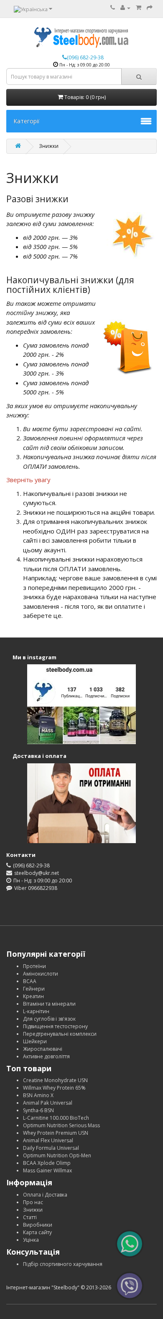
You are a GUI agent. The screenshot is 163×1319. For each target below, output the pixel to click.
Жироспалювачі (42, 1048)
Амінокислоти (40, 973)
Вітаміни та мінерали (49, 1003)
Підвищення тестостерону (55, 1026)
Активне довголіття (46, 1056)
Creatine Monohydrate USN (55, 1080)
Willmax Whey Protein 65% (54, 1087)
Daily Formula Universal (51, 1147)
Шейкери (35, 1041)
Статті (30, 1217)
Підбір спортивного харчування (62, 1264)
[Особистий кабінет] (125, 7)
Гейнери (34, 988)
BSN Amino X (38, 1095)
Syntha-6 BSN (38, 1110)
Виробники (37, 1224)
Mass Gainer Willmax (47, 1170)
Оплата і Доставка (45, 1194)
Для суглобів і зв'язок (49, 1018)
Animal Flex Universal (48, 1140)
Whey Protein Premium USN (55, 1132)
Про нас (33, 1202)
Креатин (33, 996)
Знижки (33, 1209)
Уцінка (31, 1239)
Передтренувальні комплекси (60, 1033)
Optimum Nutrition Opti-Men (57, 1155)
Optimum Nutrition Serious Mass (61, 1125)
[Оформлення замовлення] (150, 7)
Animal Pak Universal (47, 1102)
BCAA (29, 981)
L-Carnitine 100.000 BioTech (56, 1117)
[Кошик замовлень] (138, 7)
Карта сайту (37, 1232)
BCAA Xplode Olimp (47, 1163)
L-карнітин (36, 1011)
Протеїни (34, 966)
